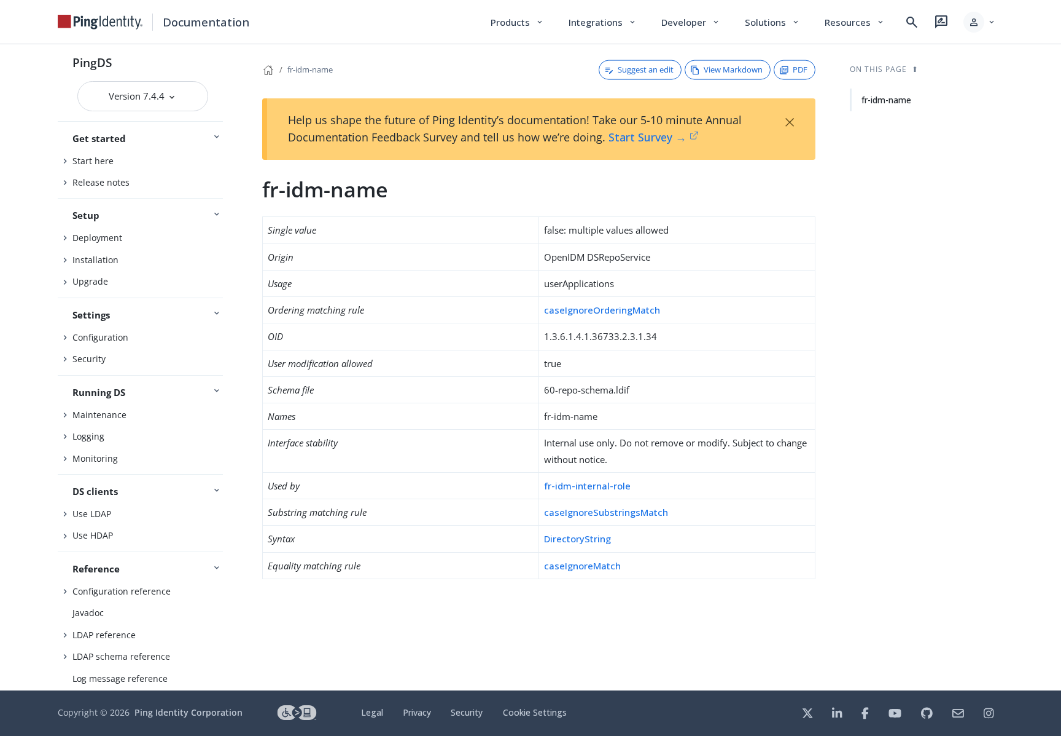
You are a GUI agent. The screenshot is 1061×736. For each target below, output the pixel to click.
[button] (979, 22)
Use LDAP (91, 514)
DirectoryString (577, 538)
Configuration (100, 337)
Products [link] (517, 22)
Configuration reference (121, 591)
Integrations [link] (603, 22)
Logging (88, 436)
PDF (800, 69)
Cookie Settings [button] (535, 712)
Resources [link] (855, 22)
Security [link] (467, 712)
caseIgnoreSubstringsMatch (606, 512)
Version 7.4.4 (138, 96)
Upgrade (90, 281)
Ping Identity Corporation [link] (188, 712)
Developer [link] (690, 22)
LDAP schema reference (121, 656)
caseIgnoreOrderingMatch (602, 310)
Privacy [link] (417, 712)
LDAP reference (104, 635)
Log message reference (120, 678)
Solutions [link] (772, 22)
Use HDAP (92, 535)
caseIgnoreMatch (582, 566)
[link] (100, 22)
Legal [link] (372, 712)
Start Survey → (647, 137)
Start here (93, 161)
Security (89, 359)
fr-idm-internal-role (587, 486)
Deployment (97, 237)
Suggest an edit (646, 69)
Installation (95, 260)
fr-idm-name (310, 69)
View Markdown (733, 69)
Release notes (101, 182)
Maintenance (99, 415)
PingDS (92, 62)
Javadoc (88, 613)
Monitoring (95, 458)
